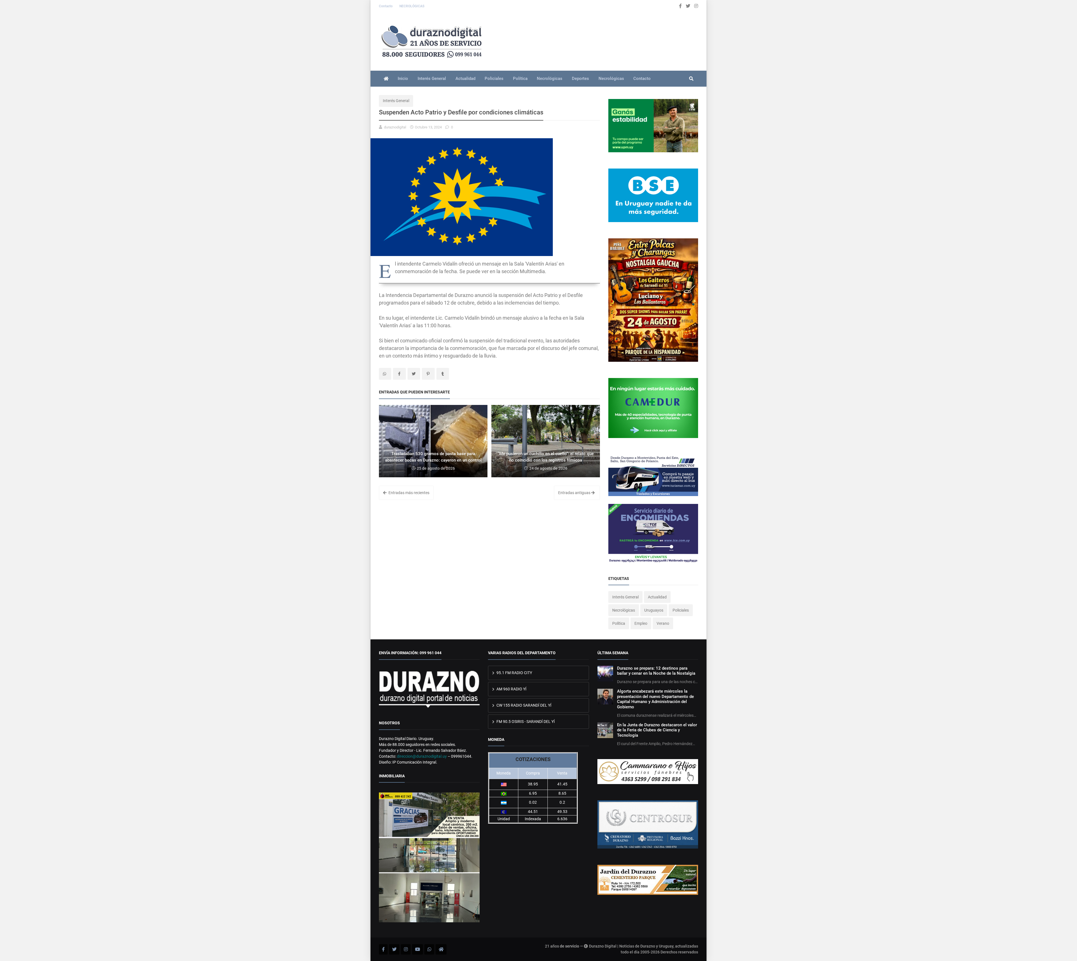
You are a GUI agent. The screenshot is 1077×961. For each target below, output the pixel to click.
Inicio (403, 78)
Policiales (494, 78)
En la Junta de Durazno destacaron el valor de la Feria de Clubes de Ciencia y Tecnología (657, 730)
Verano (663, 623)
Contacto (386, 6)
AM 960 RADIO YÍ (511, 689)
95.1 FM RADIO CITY (514, 672)
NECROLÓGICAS (411, 6)
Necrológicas (549, 78)
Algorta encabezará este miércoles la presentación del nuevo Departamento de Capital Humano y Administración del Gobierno (655, 699)
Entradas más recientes (408, 492)
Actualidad (465, 78)
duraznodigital (395, 127)
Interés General (432, 78)
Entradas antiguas (574, 492)
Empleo (640, 623)
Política (520, 78)
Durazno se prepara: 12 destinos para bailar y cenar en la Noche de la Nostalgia (656, 671)
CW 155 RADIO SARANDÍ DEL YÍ (523, 705)
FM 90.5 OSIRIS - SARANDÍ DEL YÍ (525, 721)
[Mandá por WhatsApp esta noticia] (385, 374)
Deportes (580, 78)
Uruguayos (653, 610)
